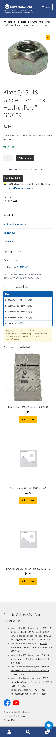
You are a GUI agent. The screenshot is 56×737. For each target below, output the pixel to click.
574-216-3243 (42, 631)
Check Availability (13, 178)
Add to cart (25, 157)
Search (28, 732)
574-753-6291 (45, 639)
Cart (43, 729)
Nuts (41, 21)
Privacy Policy (10, 719)
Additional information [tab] (15, 223)
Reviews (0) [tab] (9, 232)
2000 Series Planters (20, 299)
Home (9, 21)
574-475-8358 (39, 693)
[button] (48, 37)
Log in (6, 169)
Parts (23, 21)
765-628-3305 (19, 685)
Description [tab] (9, 215)
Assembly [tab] (8, 241)
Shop (16, 21)
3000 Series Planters (20, 305)
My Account (9, 732)
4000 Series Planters (20, 311)
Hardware (32, 21)
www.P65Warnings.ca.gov (22, 187)
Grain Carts (15, 323)
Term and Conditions (14, 715)
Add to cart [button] (28, 419)
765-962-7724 (17, 674)
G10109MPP (23, 267)
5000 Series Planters (20, 317)
